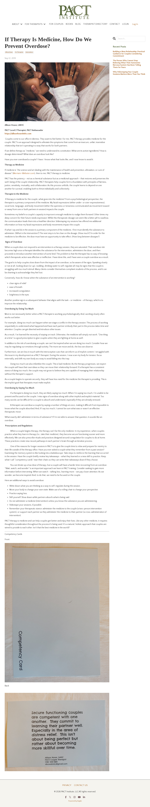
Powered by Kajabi (75, 801)
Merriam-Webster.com (23, 173)
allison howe (9, 52)
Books (69, 24)
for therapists (19, 52)
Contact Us (81, 785)
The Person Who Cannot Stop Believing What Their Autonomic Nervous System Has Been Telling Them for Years (127, 63)
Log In (135, 24)
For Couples (56, 24)
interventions (29, 52)
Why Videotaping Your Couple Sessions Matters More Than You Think (129, 73)
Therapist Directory (95, 24)
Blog (78, 24)
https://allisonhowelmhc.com (18, 134)
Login (125, 24)
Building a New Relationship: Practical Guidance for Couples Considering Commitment (129, 53)
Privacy (66, 785)
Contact (115, 24)
